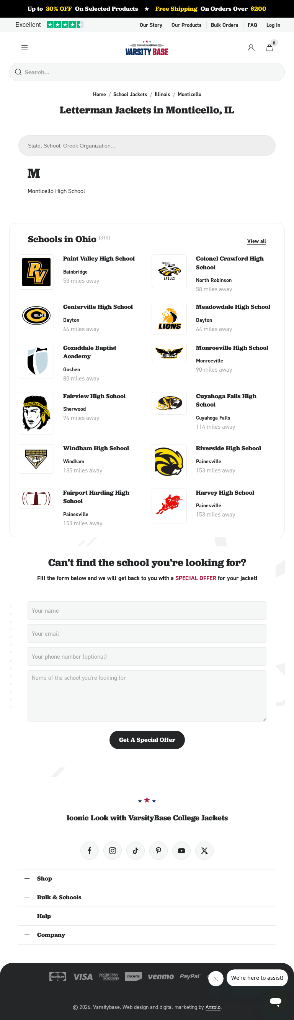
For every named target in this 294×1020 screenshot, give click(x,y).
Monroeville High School (232, 348)
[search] (18, 72)
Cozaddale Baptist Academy (89, 352)
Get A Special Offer (147, 740)
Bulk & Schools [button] (59, 897)
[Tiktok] (135, 850)
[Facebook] (89, 850)
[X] (204, 850)
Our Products (187, 24)
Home (99, 94)
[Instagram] (112, 850)
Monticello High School (56, 191)
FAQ (252, 24)
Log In (273, 24)
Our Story (151, 24)
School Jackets (130, 94)
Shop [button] (44, 878)
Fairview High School (94, 396)
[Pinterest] (158, 850)
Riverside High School (228, 448)
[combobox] (147, 145)
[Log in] (251, 47)
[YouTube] (181, 850)
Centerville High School (98, 307)
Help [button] (44, 916)
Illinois (162, 94)
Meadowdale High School (233, 307)
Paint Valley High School (99, 258)
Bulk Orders (224, 24)
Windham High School (96, 448)
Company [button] (51, 935)
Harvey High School (225, 493)
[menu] (24, 47)
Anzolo (213, 1007)
